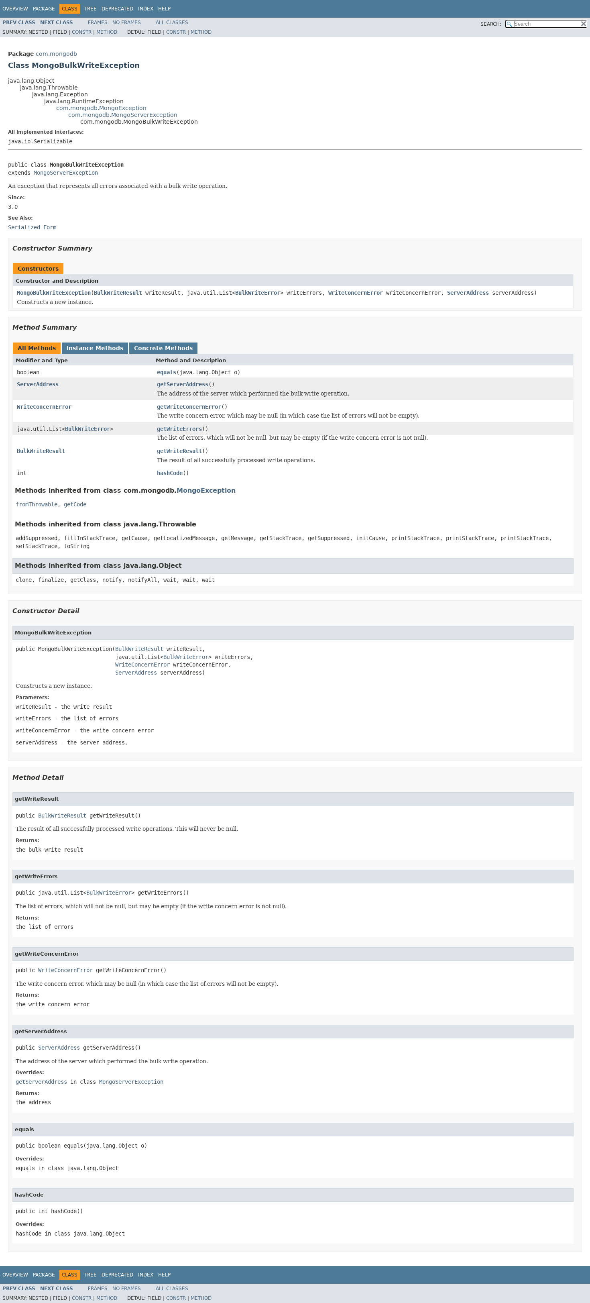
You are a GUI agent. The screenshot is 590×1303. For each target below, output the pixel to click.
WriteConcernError (355, 293)
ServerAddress (468, 293)
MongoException (206, 490)
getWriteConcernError (189, 407)
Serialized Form (32, 227)
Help (164, 9)
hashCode (170, 473)
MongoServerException (66, 172)
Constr (82, 32)
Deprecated (117, 9)
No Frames (126, 22)
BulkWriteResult (118, 293)
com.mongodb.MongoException (101, 108)
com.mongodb (56, 54)
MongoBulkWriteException (54, 293)
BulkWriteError (257, 293)
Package (44, 9)
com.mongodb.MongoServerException (122, 115)
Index (145, 9)
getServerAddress (182, 384)
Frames (98, 22)
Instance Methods (95, 348)
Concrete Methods (163, 348)
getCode (75, 504)
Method (106, 32)
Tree (90, 9)
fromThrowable (36, 504)
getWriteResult (179, 451)
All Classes (172, 22)
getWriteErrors (179, 429)
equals (166, 372)
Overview (15, 9)
